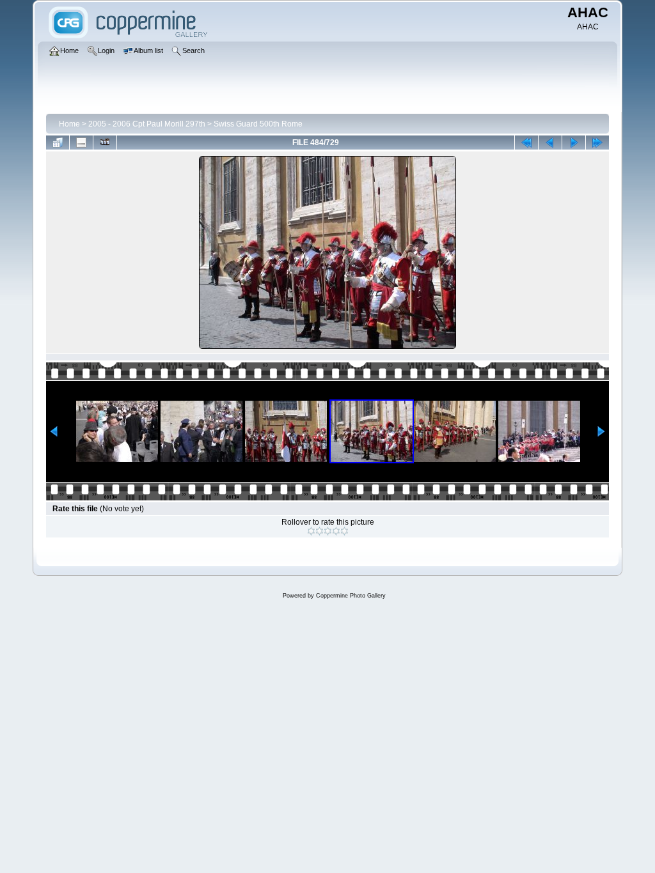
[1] (311, 531)
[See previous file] (550, 142)
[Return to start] (526, 142)
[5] (344, 531)
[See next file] (573, 142)
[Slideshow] (104, 142)
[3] (328, 531)
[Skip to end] (597, 142)
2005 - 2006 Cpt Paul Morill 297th (146, 124)
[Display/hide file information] (81, 142)
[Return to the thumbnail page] (57, 142)
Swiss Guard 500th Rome (258, 124)
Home (69, 124)
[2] (319, 531)
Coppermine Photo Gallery (351, 595)
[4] (336, 531)
